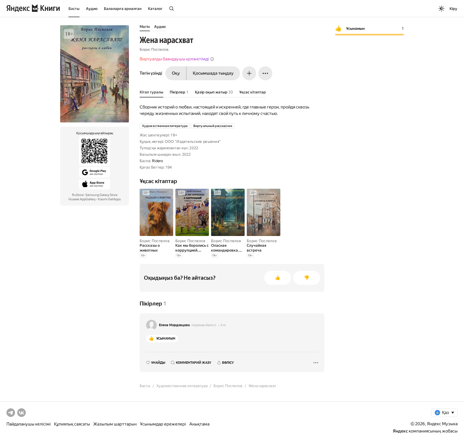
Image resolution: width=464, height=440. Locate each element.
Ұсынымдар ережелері (163, 424)
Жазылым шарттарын (115, 424)
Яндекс (400, 431)
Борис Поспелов (154, 49)
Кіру (453, 8)
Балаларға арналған (123, 8)
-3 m (222, 325)
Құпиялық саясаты (72, 424)
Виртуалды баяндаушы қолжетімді (174, 58)
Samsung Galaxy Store (101, 195)
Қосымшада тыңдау (213, 73)
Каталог (155, 8)
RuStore (78, 195)
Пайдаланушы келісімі (28, 424)
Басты (73, 8)
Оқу (176, 73)
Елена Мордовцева (174, 325)
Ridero (157, 161)
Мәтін (145, 26)
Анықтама (199, 424)
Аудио (91, 8)
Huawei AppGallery (82, 199)
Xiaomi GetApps (109, 199)
